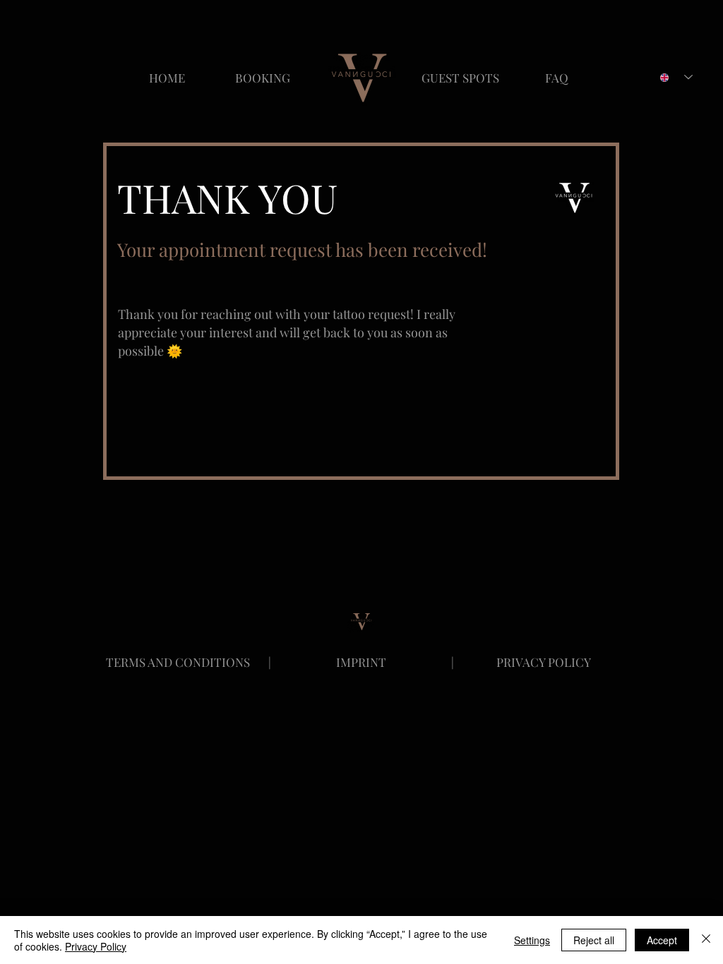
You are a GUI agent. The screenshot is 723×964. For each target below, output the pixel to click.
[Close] (706, 940)
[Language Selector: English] (676, 77)
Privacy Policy (95, 946)
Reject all (593, 940)
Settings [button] (532, 940)
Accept (662, 940)
